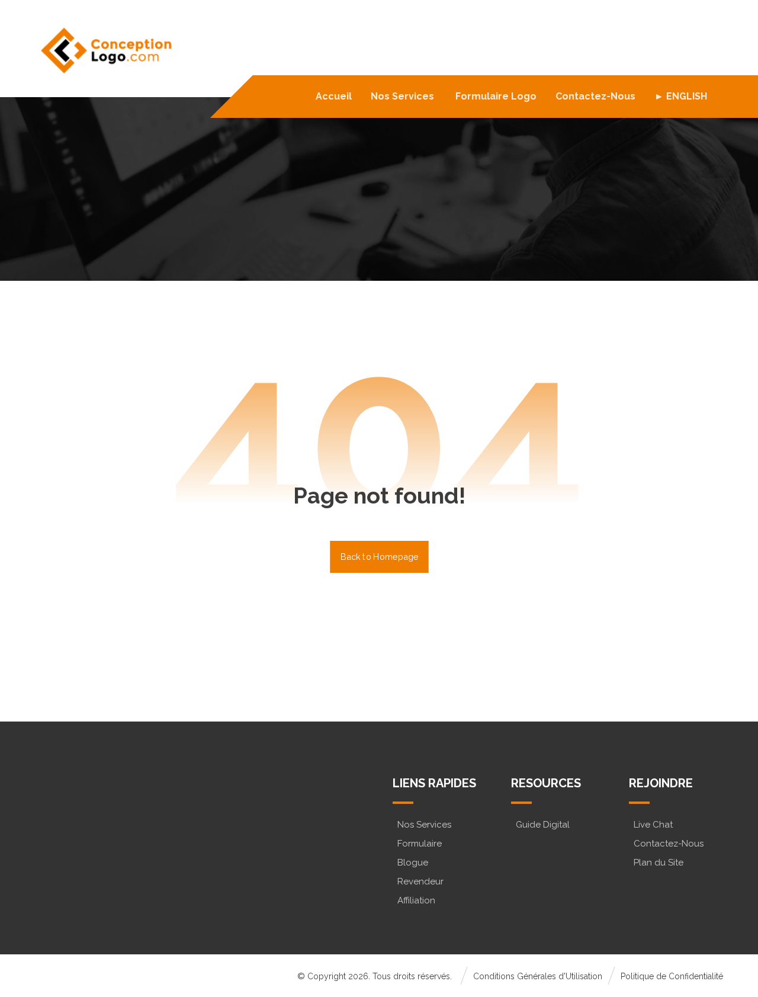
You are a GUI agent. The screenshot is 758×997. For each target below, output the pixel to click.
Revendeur (420, 881)
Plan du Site (658, 862)
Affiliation (416, 900)
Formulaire (419, 843)
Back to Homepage (379, 557)
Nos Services (424, 824)
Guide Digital (543, 824)
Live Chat (653, 824)
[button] (87, 844)
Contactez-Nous (669, 843)
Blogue (412, 862)
